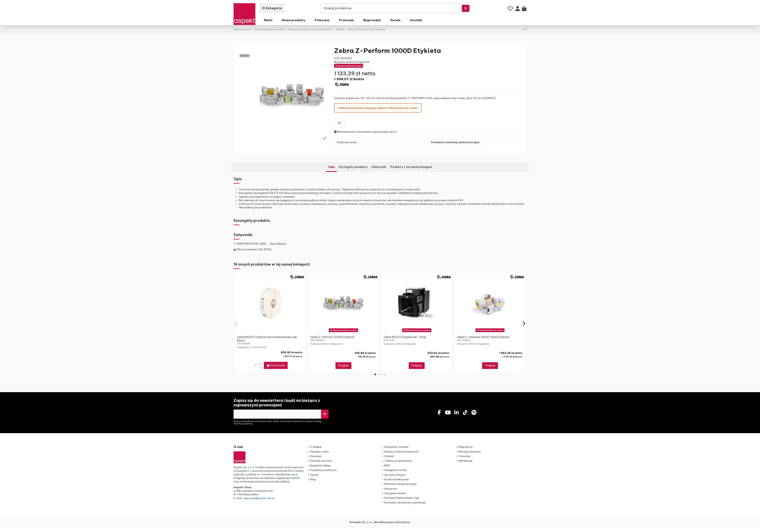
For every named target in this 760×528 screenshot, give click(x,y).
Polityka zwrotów (321, 460)
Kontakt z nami (319, 451)
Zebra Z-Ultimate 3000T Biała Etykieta (483, 337)
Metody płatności (470, 451)
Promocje (464, 456)
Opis (331, 167)
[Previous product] (524, 29)
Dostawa (316, 456)
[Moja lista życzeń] (510, 8)
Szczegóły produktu (353, 167)
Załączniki (378, 167)
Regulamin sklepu (320, 465)
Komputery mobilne (396, 446)
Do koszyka (277, 365)
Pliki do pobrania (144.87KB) (254, 249)
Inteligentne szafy (395, 470)
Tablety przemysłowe (398, 460)
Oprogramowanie (395, 493)
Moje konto (466, 446)
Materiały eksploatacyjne (400, 483)
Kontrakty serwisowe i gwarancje (405, 502)
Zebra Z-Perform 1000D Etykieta (332, 337)
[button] (375, 374)
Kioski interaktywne (396, 479)
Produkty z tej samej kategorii (411, 167)
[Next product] (525, 29)
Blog (313, 479)
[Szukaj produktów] (465, 8)
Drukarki (389, 456)
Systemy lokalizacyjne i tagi (401, 497)
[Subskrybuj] (325, 414)
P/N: (336, 58)
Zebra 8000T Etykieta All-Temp (405, 337)
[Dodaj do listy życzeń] (339, 123)
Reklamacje (465, 460)
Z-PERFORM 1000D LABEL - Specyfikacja (260, 243)
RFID (387, 465)
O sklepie (316, 446)
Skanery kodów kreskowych (401, 451)
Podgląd (343, 365)
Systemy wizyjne (395, 474)
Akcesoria (390, 488)
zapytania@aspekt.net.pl (259, 498)
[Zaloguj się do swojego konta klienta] (517, 9)
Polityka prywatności (323, 470)
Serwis (314, 474)
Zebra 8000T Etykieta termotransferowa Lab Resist (267, 338)
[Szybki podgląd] (273, 332)
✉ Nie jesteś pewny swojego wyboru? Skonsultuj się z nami (377, 108)
